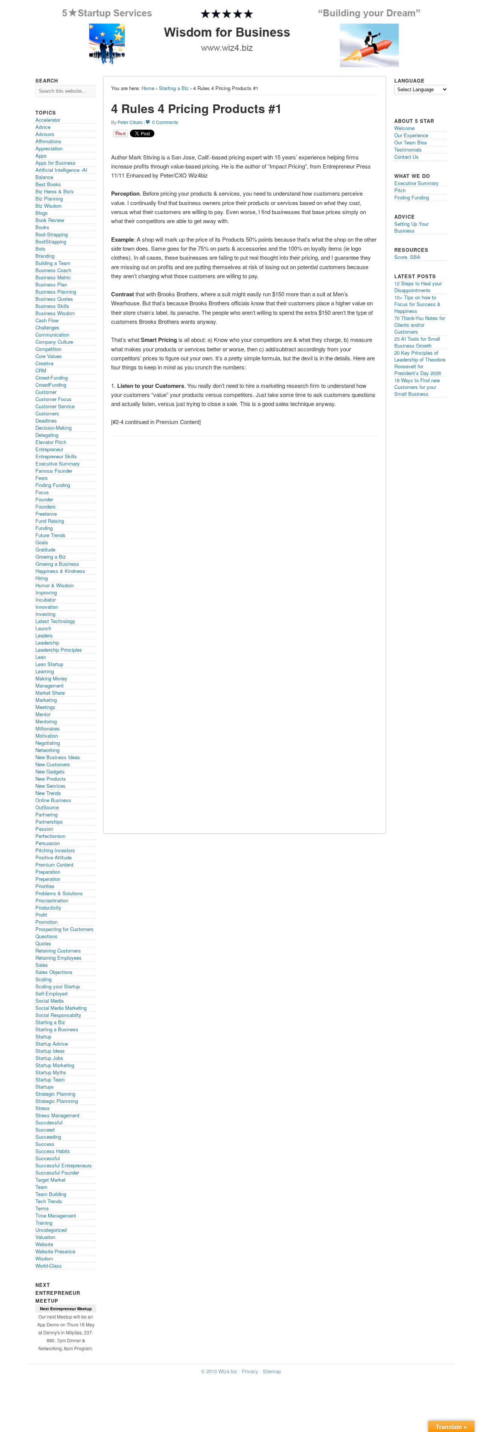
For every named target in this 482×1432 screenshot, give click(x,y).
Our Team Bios (410, 142)
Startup (43, 1036)
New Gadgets (50, 771)
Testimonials (408, 149)
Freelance (46, 513)
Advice (42, 126)
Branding (45, 255)
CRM (40, 370)
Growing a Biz (50, 556)
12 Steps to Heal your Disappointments (418, 287)
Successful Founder (57, 1172)
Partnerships (49, 821)
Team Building (50, 1194)
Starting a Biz (174, 88)
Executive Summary (57, 463)
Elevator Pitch (50, 442)
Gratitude (45, 549)
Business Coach (53, 270)
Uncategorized (51, 1229)
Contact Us (406, 156)
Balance (44, 177)
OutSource (47, 807)
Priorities (45, 886)
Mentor (42, 714)
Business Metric (53, 277)
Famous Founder (53, 470)
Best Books (48, 184)
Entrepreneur (49, 449)
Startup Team (50, 1079)
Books (42, 227)
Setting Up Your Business (411, 227)
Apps (41, 155)
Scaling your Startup (57, 986)
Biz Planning (49, 198)
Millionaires (47, 728)
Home (148, 88)
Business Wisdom (55, 313)
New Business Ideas (57, 757)
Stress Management (57, 1115)
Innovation (46, 606)
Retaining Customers (58, 950)
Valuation (45, 1237)
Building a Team (52, 262)
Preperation (47, 878)
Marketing (46, 699)
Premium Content (54, 864)
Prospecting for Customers (64, 929)
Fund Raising (49, 520)
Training (43, 1222)
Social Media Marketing (61, 1007)
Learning (44, 671)
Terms (42, 1208)
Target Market (50, 1179)
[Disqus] (244, 535)
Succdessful (49, 1122)
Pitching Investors (55, 850)
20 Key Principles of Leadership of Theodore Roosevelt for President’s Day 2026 (419, 363)
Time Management (55, 1215)
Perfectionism (50, 835)
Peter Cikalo (130, 122)
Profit (41, 914)
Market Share (50, 692)
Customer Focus (53, 399)
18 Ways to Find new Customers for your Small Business (417, 387)
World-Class (48, 1265)
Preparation (47, 871)
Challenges (47, 327)
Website (44, 1244)
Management (49, 685)
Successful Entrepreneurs (63, 1165)
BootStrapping (50, 241)
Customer (45, 391)
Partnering (46, 814)
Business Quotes (54, 298)
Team (41, 1186)
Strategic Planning (55, 1093)
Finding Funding (52, 485)
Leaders (44, 635)
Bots (40, 248)
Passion (44, 828)
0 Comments (165, 122)
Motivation (46, 735)
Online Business (53, 800)
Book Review (49, 220)
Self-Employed (51, 993)
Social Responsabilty (58, 1014)
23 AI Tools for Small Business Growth (417, 342)
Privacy (250, 1371)
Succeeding (48, 1136)
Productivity (48, 907)
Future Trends (50, 535)
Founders (45, 506)
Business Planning (55, 291)
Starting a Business (56, 1029)
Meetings (45, 707)
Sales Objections (54, 972)
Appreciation (49, 148)
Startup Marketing (54, 1065)
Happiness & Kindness (60, 570)
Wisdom (44, 1258)
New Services (50, 785)
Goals (41, 542)
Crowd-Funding (51, 377)
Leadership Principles (58, 649)
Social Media (49, 1000)
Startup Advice (51, 1043)
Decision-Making (53, 427)
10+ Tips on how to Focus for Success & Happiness (417, 304)
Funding (44, 527)
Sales (41, 964)
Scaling (43, 979)
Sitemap (272, 1371)
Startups (44, 1086)
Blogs (41, 212)
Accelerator (47, 119)
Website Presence (55, 1251)
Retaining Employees (58, 957)
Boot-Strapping (51, 234)
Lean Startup (49, 664)
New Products (50, 778)
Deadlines (46, 420)
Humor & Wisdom (54, 585)
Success (45, 1143)
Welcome (404, 128)
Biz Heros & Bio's (54, 191)
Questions (46, 936)
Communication (52, 334)
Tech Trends (48, 1201)
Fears (41, 477)
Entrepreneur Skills (56, 456)
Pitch (400, 190)
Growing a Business (57, 563)
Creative (44, 363)
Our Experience (411, 135)
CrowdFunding (50, 384)
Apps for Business (55, 162)
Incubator (45, 599)
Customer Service (55, 406)
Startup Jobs (49, 1057)
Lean (40, 656)
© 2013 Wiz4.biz (219, 1371)
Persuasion (47, 843)
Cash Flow (46, 320)
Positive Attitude (53, 857)
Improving (46, 592)
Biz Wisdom (48, 205)
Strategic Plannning (56, 1100)
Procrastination (51, 900)
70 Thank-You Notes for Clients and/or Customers (419, 324)
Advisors (45, 134)
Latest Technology (55, 621)
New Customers (52, 764)
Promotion (46, 921)
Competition (48, 348)
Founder (44, 499)
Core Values (48, 356)
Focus (42, 492)
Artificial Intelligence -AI (61, 169)
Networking (47, 750)
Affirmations (48, 141)
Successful (47, 1158)
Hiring (41, 578)
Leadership (47, 642)
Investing (45, 613)
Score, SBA (407, 256)
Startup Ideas (50, 1050)
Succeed (45, 1129)
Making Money (51, 678)
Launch (43, 628)
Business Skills (52, 305)
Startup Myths (50, 1072)
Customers (47, 413)
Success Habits (52, 1151)
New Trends (48, 792)
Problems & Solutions (59, 893)
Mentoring (46, 721)
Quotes (43, 943)
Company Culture (54, 341)
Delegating (46, 434)
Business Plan (51, 284)
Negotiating (47, 742)
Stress (42, 1108)
